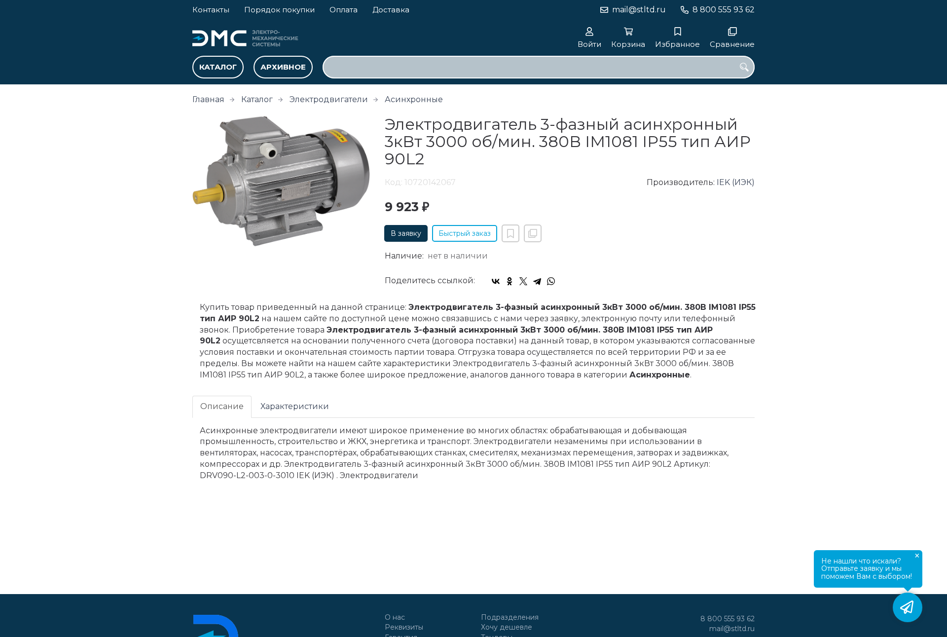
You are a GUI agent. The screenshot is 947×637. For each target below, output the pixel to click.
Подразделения (510, 617)
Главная (208, 99)
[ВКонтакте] (496, 281)
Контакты (210, 9)
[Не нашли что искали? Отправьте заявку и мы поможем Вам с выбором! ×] (907, 607)
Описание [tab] (222, 406)
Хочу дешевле (506, 627)
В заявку (406, 233)
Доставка (390, 9)
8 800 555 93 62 (723, 9)
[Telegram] (537, 281)
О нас (395, 617)
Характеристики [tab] (294, 406)
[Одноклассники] (509, 281)
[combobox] (539, 67)
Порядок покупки (279, 9)
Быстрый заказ (464, 233)
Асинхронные (414, 99)
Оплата (343, 9)
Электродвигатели (329, 99)
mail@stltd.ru (639, 9)
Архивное (283, 67)
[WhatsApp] (551, 281)
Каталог (218, 67)
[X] (523, 281)
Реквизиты (404, 627)
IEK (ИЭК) (736, 182)
